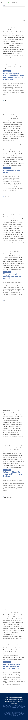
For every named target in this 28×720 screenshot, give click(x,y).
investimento (15, 39)
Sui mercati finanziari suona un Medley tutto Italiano (12, 474)
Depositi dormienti (18, 699)
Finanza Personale (11, 31)
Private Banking (7, 57)
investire (21, 39)
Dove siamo (20, 701)
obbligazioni (14, 43)
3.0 (6, 20)
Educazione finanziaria (16, 27)
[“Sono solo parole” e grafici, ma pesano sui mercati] (14, 203)
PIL (15, 53)
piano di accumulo (7, 53)
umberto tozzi (6, 62)
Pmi (19, 53)
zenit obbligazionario (8, 64)
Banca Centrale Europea (9, 22)
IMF (4, 39)
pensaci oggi (19, 144)
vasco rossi (6, 265)
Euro (21, 29)
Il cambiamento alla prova (11, 171)
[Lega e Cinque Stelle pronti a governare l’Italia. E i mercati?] (14, 550)
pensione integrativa (13, 146)
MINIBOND (12, 41)
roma (9, 61)
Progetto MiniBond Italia (9, 59)
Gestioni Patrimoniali (8, 37)
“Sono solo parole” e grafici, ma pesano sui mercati (12, 276)
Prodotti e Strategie (16, 57)
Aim (10, 20)
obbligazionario (6, 43)
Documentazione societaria (11, 701)
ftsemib (18, 35)
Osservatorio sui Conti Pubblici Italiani (12, 142)
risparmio (5, 61)
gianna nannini (12, 234)
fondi (21, 31)
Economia (8, 27)
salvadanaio (14, 61)
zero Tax (20, 66)
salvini (17, 159)
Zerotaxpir (9, 68)
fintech (18, 31)
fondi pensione (13, 33)
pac (8, 47)
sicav (20, 61)
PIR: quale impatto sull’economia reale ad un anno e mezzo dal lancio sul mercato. (13, 76)
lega (4, 136)
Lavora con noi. (14, 703)
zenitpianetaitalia (7, 66)
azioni (22, 20)
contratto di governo (16, 116)
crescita (10, 26)
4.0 (8, 20)
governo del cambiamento (9, 432)
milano (7, 41)
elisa (4, 29)
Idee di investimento (19, 37)
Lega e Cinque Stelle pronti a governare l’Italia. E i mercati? (11, 666)
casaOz (8, 24)
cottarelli (21, 218)
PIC (13, 53)
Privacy (7, 697)
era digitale (8, 29)
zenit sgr (16, 64)
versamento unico (14, 62)
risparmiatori (19, 59)
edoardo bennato (12, 222)
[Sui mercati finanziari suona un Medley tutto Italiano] (14, 354)
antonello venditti (15, 20)
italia (4, 41)
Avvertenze (11, 699)
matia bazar (8, 240)
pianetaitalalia (12, 49)
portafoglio (14, 55)
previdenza (20, 55)
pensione (11, 47)
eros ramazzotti (15, 29)
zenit (20, 62)
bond (4, 24)
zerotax (5, 68)
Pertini (20, 146)
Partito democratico (10, 144)
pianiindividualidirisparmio (16, 51)
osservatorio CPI (13, 140)
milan (7, 136)
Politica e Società (7, 55)
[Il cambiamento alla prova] (14, 105)
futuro (21, 35)
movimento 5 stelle (7, 242)
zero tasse (14, 66)
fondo (19, 33)
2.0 (4, 20)
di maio (18, 118)
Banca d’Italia (18, 22)
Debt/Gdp (18, 26)
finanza (5, 31)
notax (17, 41)
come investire (13, 24)
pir (17, 53)
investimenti (8, 39)
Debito (13, 26)
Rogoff (4, 159)
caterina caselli (16, 216)
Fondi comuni (6, 33)
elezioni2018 (6, 122)
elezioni (21, 120)
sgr (18, 61)
